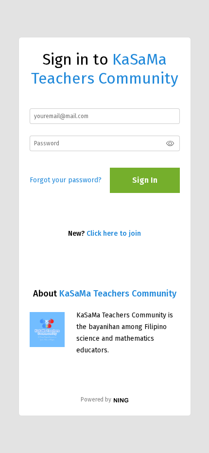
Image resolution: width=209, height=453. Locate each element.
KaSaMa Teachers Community (117, 293)
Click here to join (114, 233)
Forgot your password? (66, 180)
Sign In (144, 180)
